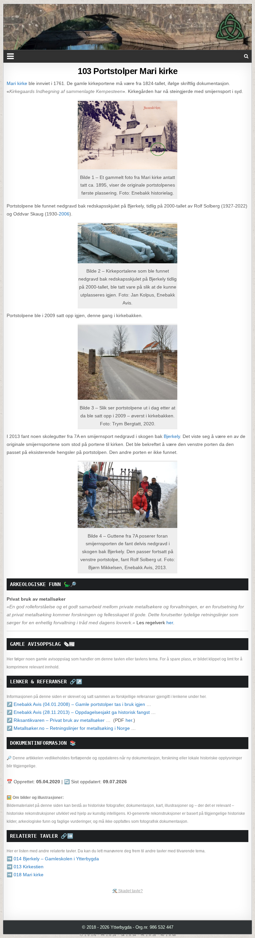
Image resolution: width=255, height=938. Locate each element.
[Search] (246, 56)
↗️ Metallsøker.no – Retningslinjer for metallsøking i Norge (68, 728)
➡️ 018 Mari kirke (25, 874)
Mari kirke (17, 83)
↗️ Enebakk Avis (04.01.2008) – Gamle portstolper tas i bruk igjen (76, 704)
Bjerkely (172, 436)
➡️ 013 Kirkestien (25, 866)
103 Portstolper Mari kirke (127, 71)
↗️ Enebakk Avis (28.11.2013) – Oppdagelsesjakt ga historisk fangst (78, 712)
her (169, 622)
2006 (64, 213)
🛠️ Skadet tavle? (127, 891)
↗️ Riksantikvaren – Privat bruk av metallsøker (56, 720)
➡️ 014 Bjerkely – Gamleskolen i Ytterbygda (53, 858)
